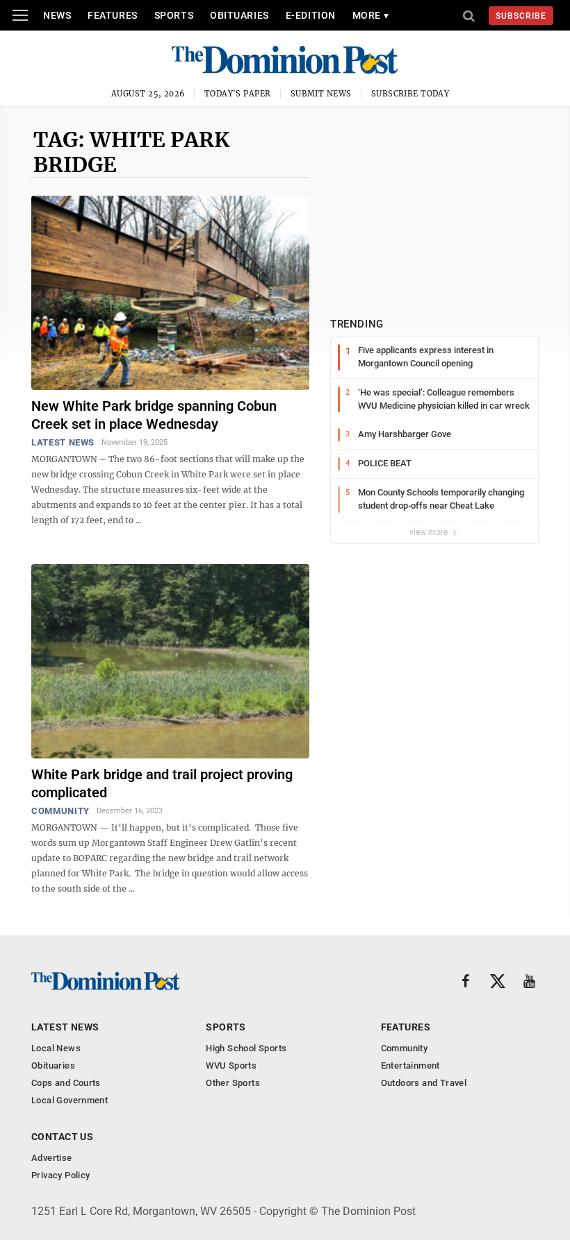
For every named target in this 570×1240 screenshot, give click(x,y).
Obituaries (239, 15)
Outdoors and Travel (423, 1083)
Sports (173, 15)
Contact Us (62, 1136)
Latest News (63, 442)
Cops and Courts (66, 1083)
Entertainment (410, 1065)
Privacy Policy (60, 1175)
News (57, 15)
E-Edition (311, 15)
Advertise (51, 1158)
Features (112, 15)
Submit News (321, 94)
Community (60, 811)
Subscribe (521, 16)
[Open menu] (20, 15)
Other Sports (233, 1083)
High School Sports (246, 1048)
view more (429, 532)
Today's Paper (237, 94)
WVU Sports (231, 1065)
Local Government (69, 1100)
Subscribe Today (410, 94)
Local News (56, 1048)
